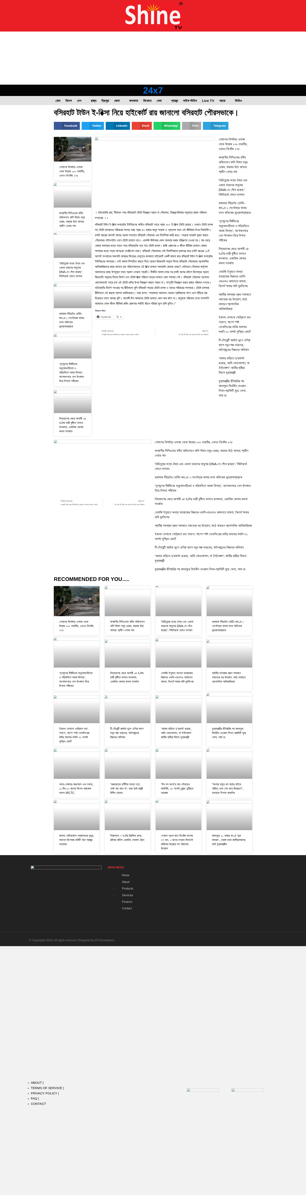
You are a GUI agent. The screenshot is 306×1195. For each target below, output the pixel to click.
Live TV (208, 101)
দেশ (79, 101)
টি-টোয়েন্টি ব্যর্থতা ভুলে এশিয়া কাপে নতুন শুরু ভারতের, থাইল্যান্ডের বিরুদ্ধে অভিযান (234, 345)
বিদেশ (69, 101)
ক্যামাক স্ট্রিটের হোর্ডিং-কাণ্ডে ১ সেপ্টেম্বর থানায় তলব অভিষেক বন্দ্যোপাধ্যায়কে (235, 207)
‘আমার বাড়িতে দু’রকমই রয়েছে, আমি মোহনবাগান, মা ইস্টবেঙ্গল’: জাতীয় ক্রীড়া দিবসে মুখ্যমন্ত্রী (176, 733)
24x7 (153, 90)
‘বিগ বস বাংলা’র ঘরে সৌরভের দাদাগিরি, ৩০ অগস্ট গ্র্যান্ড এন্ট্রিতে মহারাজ (177, 789)
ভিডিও (238, 101)
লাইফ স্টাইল (190, 101)
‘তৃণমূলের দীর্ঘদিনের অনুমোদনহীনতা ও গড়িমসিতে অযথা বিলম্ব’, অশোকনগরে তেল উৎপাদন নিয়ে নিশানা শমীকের (71, 372)
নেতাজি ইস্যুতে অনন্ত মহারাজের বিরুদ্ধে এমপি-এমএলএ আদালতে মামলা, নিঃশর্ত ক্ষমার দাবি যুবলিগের (177, 677)
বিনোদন (147, 101)
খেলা (159, 101)
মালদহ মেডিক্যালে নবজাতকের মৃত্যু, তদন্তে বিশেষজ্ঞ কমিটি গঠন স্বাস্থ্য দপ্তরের (76, 840)
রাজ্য (93, 101)
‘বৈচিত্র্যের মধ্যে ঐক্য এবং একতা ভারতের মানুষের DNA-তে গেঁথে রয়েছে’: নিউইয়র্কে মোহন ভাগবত (177, 626)
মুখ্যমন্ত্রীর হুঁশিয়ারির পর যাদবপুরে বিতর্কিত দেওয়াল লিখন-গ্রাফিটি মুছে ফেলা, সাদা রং (200, 569)
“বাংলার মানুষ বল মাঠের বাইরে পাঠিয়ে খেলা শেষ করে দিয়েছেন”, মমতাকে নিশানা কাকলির (227, 789)
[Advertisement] (153, 58)
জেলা (117, 101)
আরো (222, 101)
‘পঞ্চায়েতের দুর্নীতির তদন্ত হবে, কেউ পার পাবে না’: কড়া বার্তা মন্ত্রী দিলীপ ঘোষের (126, 789)
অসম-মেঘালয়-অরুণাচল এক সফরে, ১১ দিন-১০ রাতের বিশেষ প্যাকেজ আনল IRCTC (76, 789)
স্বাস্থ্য (174, 101)
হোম (57, 101)
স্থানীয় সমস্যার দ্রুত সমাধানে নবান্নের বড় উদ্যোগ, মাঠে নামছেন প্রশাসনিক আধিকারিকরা (203, 525)
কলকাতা (133, 101)
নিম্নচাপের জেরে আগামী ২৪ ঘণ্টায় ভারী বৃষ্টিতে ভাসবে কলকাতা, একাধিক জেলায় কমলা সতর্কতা (126, 677)
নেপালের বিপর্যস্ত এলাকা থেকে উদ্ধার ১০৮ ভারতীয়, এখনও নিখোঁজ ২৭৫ (72, 171)
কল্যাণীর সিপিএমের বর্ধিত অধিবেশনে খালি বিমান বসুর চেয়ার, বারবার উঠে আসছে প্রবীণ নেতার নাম (127, 626)
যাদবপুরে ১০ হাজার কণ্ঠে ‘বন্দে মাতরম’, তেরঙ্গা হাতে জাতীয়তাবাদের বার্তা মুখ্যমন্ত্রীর (228, 840)
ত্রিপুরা (105, 101)
